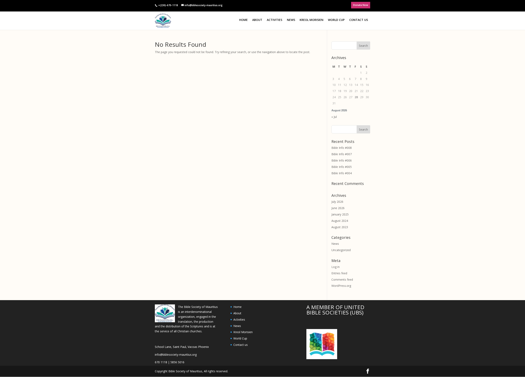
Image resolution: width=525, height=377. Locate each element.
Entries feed (339, 273)
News (291, 20)
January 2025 (340, 214)
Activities (274, 20)
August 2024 (339, 221)
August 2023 (339, 227)
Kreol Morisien (311, 20)
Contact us (358, 20)
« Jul (334, 117)
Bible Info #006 (341, 160)
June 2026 (338, 208)
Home (243, 20)
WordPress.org (341, 286)
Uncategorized (341, 250)
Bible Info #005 (341, 167)
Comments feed (342, 279)
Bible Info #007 (341, 154)
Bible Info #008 (341, 148)
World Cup (336, 20)
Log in (335, 267)
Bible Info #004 (341, 173)
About (257, 20)
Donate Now (360, 5)
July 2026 (337, 202)
